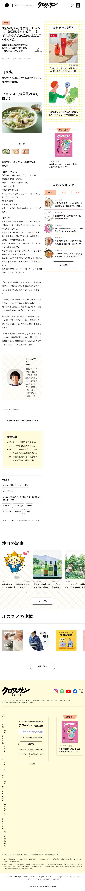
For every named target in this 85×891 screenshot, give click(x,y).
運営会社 (27, 855)
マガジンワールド (38, 879)
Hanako (38, 877)
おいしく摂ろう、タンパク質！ (16, 485)
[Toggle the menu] (7, 5)
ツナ (29, 506)
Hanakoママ (65, 877)
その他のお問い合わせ (51, 855)
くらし (5, 749)
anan (3, 877)
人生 (5, 782)
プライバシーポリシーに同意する (32, 737)
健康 (3, 726)
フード (5, 23)
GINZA (33, 877)
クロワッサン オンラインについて (12, 855)
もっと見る (63, 265)
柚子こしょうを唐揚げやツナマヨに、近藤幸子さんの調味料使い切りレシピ (23, 451)
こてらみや (8, 491)
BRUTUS (9, 877)
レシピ (18, 511)
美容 (5, 731)
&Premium (45, 877)
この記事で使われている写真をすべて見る (22, 420)
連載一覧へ (42, 666)
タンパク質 (18, 506)
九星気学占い (5, 810)
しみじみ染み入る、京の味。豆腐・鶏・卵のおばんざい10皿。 (22, 498)
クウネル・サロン (75, 877)
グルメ (6, 506)
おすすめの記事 (3, 793)
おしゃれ (3, 739)
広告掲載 (46, 879)
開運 (3, 776)
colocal (57, 877)
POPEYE (16, 877)
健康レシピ (3, 823)
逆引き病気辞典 (5, 839)
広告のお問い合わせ (37, 855)
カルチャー (5, 767)
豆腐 (28, 511)
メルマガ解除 (31, 764)
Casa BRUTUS (24, 877)
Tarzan (52, 877)
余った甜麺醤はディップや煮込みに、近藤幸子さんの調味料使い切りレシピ (23, 459)
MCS (29, 879)
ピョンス (7, 511)
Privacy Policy (55, 879)
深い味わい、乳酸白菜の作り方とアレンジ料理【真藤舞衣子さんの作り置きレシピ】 (23, 444)
